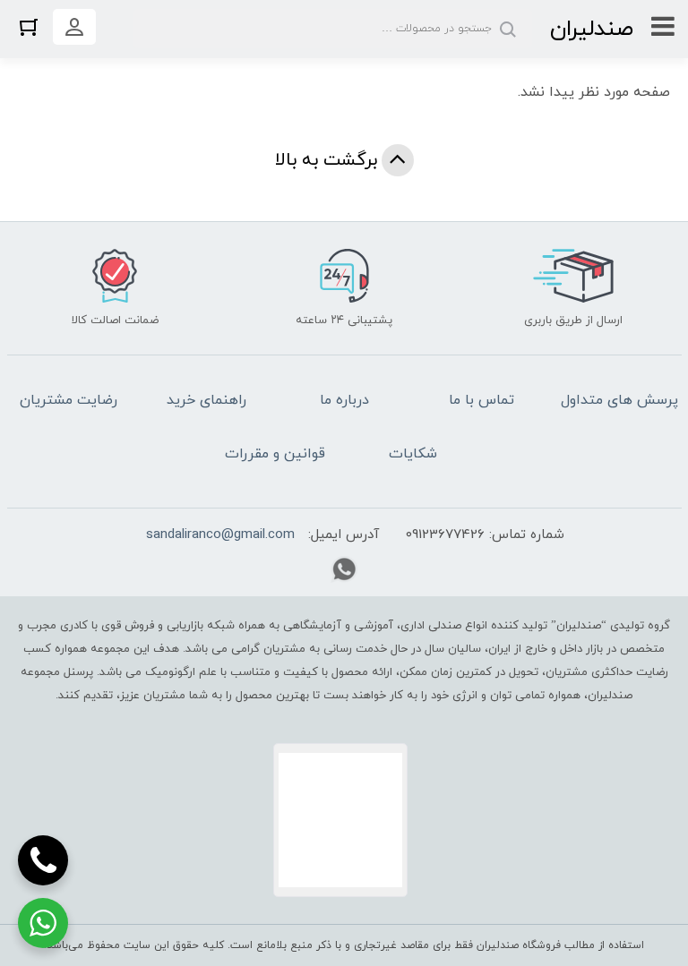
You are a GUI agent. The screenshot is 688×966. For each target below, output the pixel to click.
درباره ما (344, 400)
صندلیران (591, 29)
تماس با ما (481, 400)
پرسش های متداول (619, 400)
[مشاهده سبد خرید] (28, 26)
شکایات (413, 454)
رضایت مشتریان (68, 400)
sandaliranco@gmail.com (220, 535)
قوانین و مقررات (275, 454)
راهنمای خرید (206, 400)
